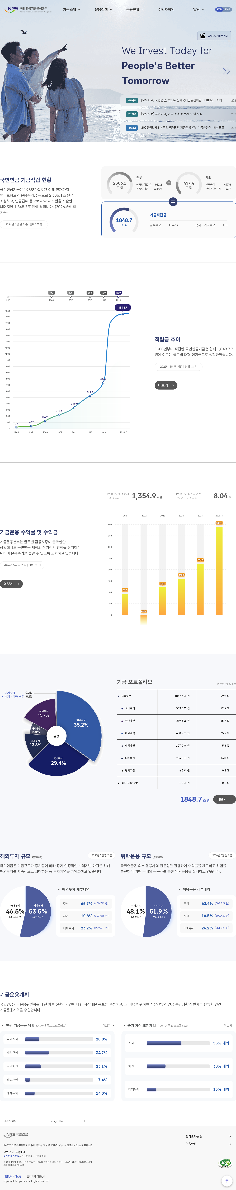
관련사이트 (10, 1121)
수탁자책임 (166, 9)
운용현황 (132, 9)
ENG (227, 9)
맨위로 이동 (227, 1181)
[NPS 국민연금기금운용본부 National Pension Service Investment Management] (28, 9)
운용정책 (101, 9)
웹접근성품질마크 (225, 1163)
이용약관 (191, 1143)
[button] (225, 71)
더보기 (161, 385)
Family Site (56, 1121)
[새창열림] (214, 33)
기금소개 (69, 9)
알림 (196, 9)
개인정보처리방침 (12, 1176)
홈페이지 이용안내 (36, 1176)
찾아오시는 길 (194, 1136)
